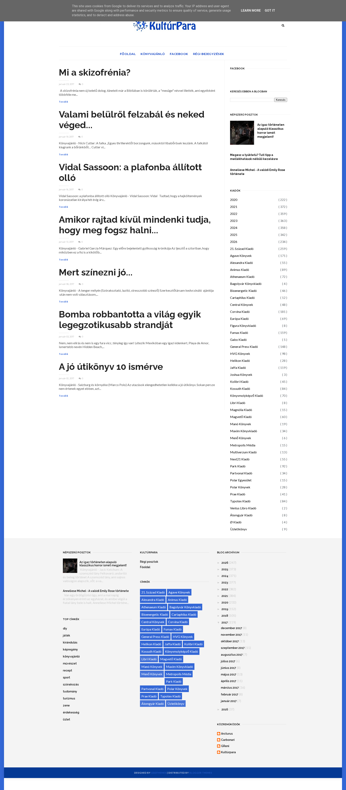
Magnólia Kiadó (241, 410)
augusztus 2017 (232, 654)
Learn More (251, 10)
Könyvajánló (153, 54)
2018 (224, 615)
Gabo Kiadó (238, 339)
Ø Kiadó (235, 522)
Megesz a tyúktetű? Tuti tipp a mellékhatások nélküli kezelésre (254, 157)
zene (66, 705)
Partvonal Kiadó (241, 473)
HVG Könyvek (240, 353)
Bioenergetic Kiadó (243, 290)
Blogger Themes (200, 772)
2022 (233, 213)
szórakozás (71, 684)
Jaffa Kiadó (238, 367)
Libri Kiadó (237, 403)
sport (66, 677)
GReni (225, 746)
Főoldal (128, 54)
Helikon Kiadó (240, 360)
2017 (224, 622)
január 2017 (229, 701)
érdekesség (71, 712)
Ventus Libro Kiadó (243, 508)
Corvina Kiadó (240, 311)
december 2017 (231, 628)
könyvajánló (71, 656)
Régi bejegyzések (208, 54)
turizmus (69, 698)
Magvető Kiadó (241, 417)
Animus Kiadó (239, 269)
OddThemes (158, 772)
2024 (233, 227)
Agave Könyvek (241, 255)
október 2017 (230, 641)
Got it (270, 10)
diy (65, 628)
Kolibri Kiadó (239, 381)
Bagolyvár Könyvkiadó (246, 283)
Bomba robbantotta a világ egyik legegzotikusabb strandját (130, 319)
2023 (233, 220)
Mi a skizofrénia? (95, 72)
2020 (233, 199)
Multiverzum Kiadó (243, 452)
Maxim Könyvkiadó (243, 431)
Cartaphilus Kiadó (242, 297)
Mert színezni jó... (96, 272)
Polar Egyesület (240, 480)
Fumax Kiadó (239, 332)
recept (67, 670)
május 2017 (228, 674)
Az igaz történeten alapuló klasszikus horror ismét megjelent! (270, 130)
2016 (224, 709)
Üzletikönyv (238, 529)
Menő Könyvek (240, 438)
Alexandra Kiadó (241, 262)
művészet (70, 663)
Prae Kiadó (237, 494)
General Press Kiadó (244, 346)
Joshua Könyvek (241, 374)
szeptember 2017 (233, 647)
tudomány (70, 691)
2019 (224, 609)
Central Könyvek (241, 304)
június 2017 (228, 667)
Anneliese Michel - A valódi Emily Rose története (257, 172)
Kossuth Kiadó (240, 388)
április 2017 (228, 681)
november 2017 (231, 634)
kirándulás (70, 642)
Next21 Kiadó (239, 459)
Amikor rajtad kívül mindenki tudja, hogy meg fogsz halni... (135, 224)
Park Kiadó (237, 466)
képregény (70, 649)
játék (66, 635)
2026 (233, 241)
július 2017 (228, 661)
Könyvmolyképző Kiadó (246, 395)
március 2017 (230, 687)
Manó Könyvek (240, 424)
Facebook (179, 54)
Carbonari (228, 739)
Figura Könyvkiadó (243, 325)
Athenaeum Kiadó (242, 276)
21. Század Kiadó (241, 248)
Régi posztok (149, 561)
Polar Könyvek (240, 487)
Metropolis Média (242, 445)
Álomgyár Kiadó (241, 515)
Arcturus (227, 733)
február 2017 (229, 694)
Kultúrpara (228, 752)
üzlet (66, 719)
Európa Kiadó (239, 318)
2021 (233, 206)
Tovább (63, 102)
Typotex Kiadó (240, 501)
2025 (233, 234)
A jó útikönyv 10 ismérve (111, 366)
